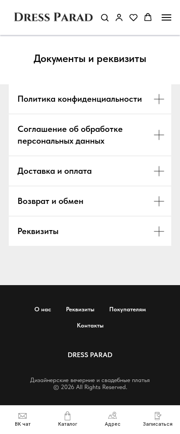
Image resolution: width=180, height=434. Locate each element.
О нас (43, 309)
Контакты (90, 325)
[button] (158, 419)
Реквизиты (80, 309)
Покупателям (127, 309)
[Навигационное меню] (166, 17)
